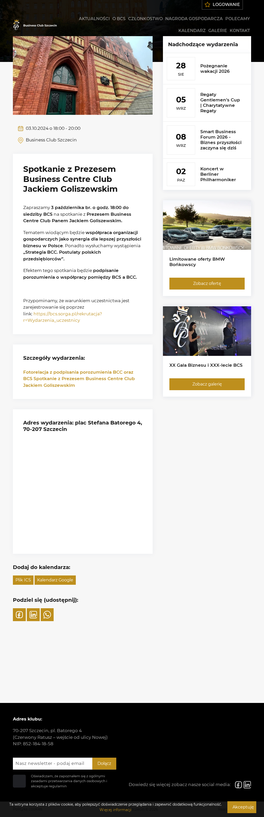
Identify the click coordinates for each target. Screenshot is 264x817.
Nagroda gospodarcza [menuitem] (194, 18)
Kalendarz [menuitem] (192, 30)
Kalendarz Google (55, 580)
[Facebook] (19, 614)
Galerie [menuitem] (217, 30)
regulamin (58, 786)
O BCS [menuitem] (119, 18)
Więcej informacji (115, 809)
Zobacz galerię (207, 384)
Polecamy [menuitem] (237, 18)
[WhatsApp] (47, 614)
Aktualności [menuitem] (94, 18)
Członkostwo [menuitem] (145, 18)
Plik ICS (23, 580)
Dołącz (104, 763)
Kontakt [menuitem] (240, 30)
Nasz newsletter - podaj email (50, 763)
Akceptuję (243, 807)
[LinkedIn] (33, 614)
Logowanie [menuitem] (226, 4)
